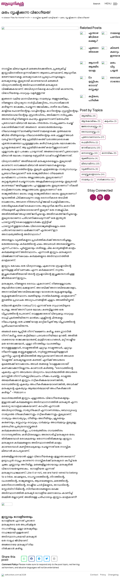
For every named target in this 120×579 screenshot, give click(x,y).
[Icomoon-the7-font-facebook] (93, 197)
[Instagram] (100, 197)
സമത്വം (87, 179)
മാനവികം (109, 153)
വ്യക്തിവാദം (89, 169)
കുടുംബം (110, 121)
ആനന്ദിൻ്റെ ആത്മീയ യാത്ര (96, 67)
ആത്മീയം (88, 116)
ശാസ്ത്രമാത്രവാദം (93, 174)
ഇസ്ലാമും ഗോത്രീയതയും (17, 517)
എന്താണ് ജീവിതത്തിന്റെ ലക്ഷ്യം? (97, 37)
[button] (24, 559)
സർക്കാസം (105, 179)
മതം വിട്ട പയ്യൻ (114, 67)
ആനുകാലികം (90, 121)
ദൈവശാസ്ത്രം (90, 132)
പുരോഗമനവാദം (92, 137)
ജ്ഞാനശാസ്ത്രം (91, 126)
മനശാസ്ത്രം (89, 153)
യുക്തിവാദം (89, 158)
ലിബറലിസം (90, 163)
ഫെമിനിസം (89, 142)
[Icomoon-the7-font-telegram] (107, 197)
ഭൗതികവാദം (90, 148)
